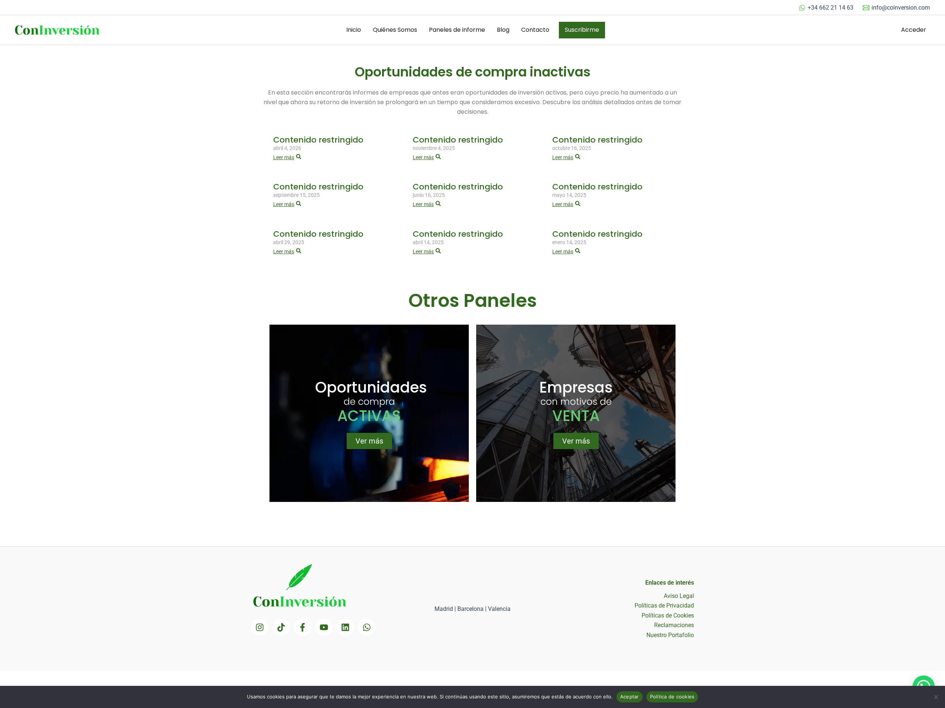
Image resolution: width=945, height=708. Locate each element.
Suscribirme (582, 29)
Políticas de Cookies (668, 615)
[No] (935, 697)
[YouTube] (324, 627)
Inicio (353, 29)
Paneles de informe (457, 29)
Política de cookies (672, 697)
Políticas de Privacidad (664, 605)
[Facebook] (302, 627)
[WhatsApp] (366, 627)
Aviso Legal (679, 595)
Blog (503, 29)
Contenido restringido (318, 140)
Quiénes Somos (395, 29)
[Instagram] (259, 627)
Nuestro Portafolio (670, 635)
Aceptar (629, 697)
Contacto (535, 29)
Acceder (913, 29)
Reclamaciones (674, 625)
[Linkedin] (345, 627)
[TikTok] (281, 627)
